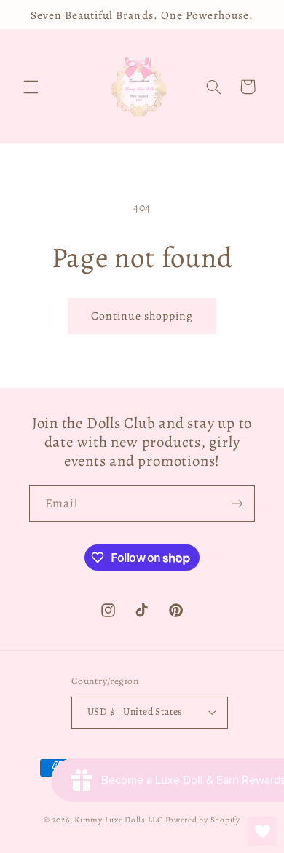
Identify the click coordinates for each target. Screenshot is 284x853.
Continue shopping (142, 315)
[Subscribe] (237, 503)
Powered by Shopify (202, 819)
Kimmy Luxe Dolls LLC (118, 819)
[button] (30, 86)
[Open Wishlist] (262, 831)
